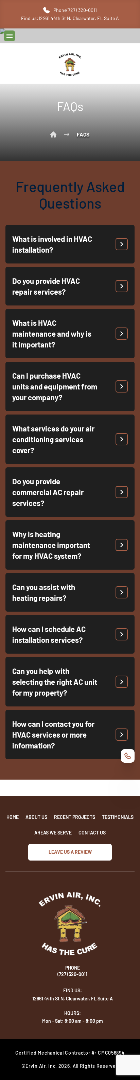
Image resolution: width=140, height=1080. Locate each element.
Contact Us (92, 832)
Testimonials (118, 817)
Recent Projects (74, 817)
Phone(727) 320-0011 (75, 10)
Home (53, 134)
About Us (36, 817)
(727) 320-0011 (72, 974)
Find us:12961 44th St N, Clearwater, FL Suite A (70, 18)
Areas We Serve (53, 832)
